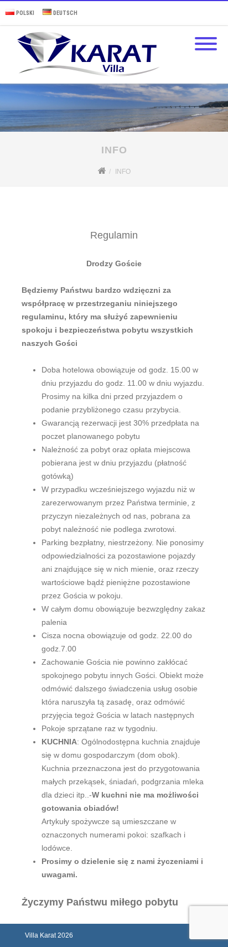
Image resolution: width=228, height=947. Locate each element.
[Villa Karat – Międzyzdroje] (85, 79)
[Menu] (206, 37)
